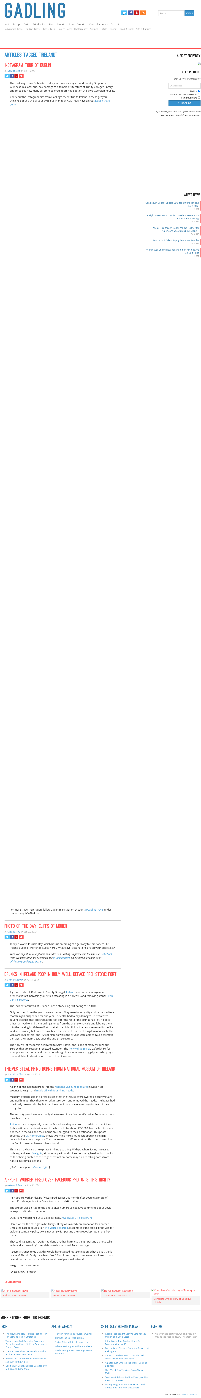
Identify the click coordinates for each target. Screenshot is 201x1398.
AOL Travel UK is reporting (77, 1217)
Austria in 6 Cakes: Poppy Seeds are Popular (176, 240)
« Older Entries (13, 1282)
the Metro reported (56, 1228)
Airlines (94, 28)
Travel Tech (49, 28)
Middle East (40, 24)
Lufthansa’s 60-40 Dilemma (69, 1337)
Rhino (13, 1124)
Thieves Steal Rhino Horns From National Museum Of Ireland (60, 1069)
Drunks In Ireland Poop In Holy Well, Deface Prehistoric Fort (61, 974)
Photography (80, 28)
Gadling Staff (13, 70)
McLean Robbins (15, 1185)
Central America (98, 24)
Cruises (113, 28)
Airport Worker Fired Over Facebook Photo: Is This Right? (57, 1180)
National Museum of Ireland (71, 1086)
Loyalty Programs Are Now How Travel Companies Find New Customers (125, 1386)
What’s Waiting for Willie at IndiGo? (73, 1346)
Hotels (103, 28)
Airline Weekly (62, 1327)
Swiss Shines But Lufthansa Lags (72, 1342)
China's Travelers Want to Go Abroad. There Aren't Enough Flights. (124, 1357)
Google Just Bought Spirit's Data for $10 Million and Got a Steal (125, 1335)
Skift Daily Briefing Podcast (120, 1327)
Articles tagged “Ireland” (31, 55)
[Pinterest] (136, 12)
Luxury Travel (64, 28)
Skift (5, 1327)
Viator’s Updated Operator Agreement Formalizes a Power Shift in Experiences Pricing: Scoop (26, 1344)
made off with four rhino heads (54, 1090)
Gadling (50, 10)
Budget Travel (33, 28)
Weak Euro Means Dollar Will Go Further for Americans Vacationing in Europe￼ (176, 229)
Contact (194, 1394)
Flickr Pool (106, 954)
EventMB (157, 1327)
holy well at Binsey (79, 1048)
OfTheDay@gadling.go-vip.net (26, 961)
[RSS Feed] (143, 12)
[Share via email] (21, 76)
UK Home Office (34, 1135)
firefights (37, 1153)
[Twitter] (124, 12)
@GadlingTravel (94, 909)
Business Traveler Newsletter (183, 94)
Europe (17, 24)
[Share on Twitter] (7, 76)
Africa (27, 24)
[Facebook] (130, 12)
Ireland (70, 992)
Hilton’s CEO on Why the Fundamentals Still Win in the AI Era (25, 1360)
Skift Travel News (189, 97)
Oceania (115, 24)
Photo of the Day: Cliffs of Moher (36, 926)
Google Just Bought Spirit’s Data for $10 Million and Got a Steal (26, 1367)
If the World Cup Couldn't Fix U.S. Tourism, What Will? (122, 1342)
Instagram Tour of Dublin (28, 65)
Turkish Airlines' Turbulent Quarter (73, 1333)
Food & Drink (126, 28)
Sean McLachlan (15, 979)
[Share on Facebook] (12, 76)
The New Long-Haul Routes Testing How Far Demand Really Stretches (26, 1335)
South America (78, 24)
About (185, 1394)
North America (58, 24)
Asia (7, 24)
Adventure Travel (14, 28)
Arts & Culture (143, 28)
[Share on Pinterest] (16, 76)
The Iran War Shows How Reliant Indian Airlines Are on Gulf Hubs (26, 1353)
